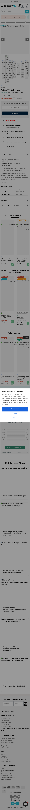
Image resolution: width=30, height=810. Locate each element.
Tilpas (15, 413)
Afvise (15, 418)
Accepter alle (15, 409)
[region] (15, 405)
